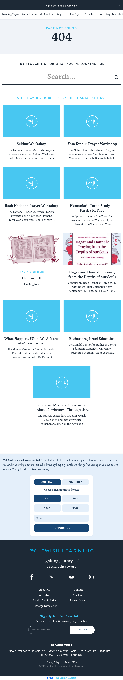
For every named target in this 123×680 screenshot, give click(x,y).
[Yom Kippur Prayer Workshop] (92, 121)
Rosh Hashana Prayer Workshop (31, 206)
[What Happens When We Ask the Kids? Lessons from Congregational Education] (31, 316)
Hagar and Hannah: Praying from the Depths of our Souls (92, 274)
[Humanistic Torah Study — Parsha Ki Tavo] (92, 183)
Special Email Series (44, 600)
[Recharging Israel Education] (92, 316)
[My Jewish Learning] (61, 553)
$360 (47, 508)
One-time (47, 482)
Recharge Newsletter (45, 606)
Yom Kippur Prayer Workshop (92, 144)
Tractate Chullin (31, 272)
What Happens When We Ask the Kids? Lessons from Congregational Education (31, 341)
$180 (76, 498)
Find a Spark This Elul (81, 14)
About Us (44, 590)
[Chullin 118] (31, 249)
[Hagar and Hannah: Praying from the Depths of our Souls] (92, 249)
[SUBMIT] (116, 78)
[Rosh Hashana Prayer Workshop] (31, 183)
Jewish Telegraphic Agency (27, 651)
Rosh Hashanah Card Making (41, 14)
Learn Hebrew (78, 600)
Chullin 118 (31, 278)
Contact (78, 590)
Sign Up (82, 629)
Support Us (61, 528)
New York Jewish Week (63, 651)
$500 (75, 508)
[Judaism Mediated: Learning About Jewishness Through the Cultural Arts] (62, 382)
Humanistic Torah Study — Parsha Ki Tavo (92, 208)
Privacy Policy (53, 662)
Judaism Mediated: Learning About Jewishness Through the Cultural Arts (62, 407)
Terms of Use (71, 662)
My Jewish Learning (69, 655)
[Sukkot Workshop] (31, 121)
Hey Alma (47, 655)
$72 (47, 498)
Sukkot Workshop (31, 144)
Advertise (44, 595)
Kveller (105, 651)
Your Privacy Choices (65, 677)
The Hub (78, 595)
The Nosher (88, 651)
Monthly (75, 482)
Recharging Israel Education (92, 339)
